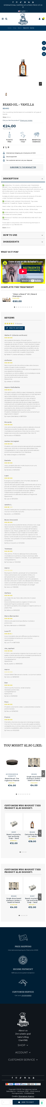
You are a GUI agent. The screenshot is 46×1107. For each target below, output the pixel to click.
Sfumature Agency (26, 1096)
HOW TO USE (10, 235)
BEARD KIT (18, 224)
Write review (16, 328)
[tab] (23, 179)
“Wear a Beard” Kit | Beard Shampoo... (25, 295)
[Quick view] (13, 771)
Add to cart (28, 1102)
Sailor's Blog (23, 1037)
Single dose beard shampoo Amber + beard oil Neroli (34, 778)
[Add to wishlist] (10, 771)
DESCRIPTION (11, 178)
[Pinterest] (8, 147)
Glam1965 (23, 1040)
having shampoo (32, 222)
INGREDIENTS (11, 242)
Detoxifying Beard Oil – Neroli (32, 835)
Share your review (26, 120)
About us (23, 1030)
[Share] (3, 147)
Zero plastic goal (23, 1034)
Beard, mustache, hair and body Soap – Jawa (13, 836)
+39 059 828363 (26, 995)
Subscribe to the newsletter (23, 167)
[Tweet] (6, 147)
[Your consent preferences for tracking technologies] (42, 1103)
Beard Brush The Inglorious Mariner (11, 779)
